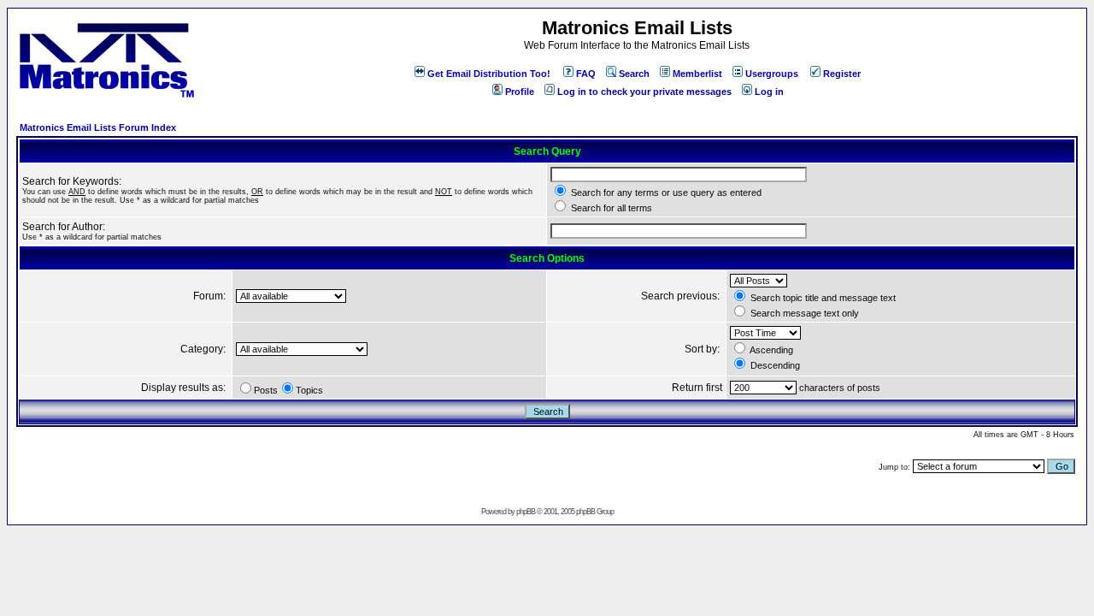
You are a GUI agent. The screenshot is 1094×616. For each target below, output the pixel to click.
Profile (519, 91)
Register (842, 73)
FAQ (586, 73)
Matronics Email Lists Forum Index (98, 127)
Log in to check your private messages (644, 91)
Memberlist (697, 73)
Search (634, 73)
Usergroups (771, 73)
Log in (769, 91)
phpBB (525, 511)
